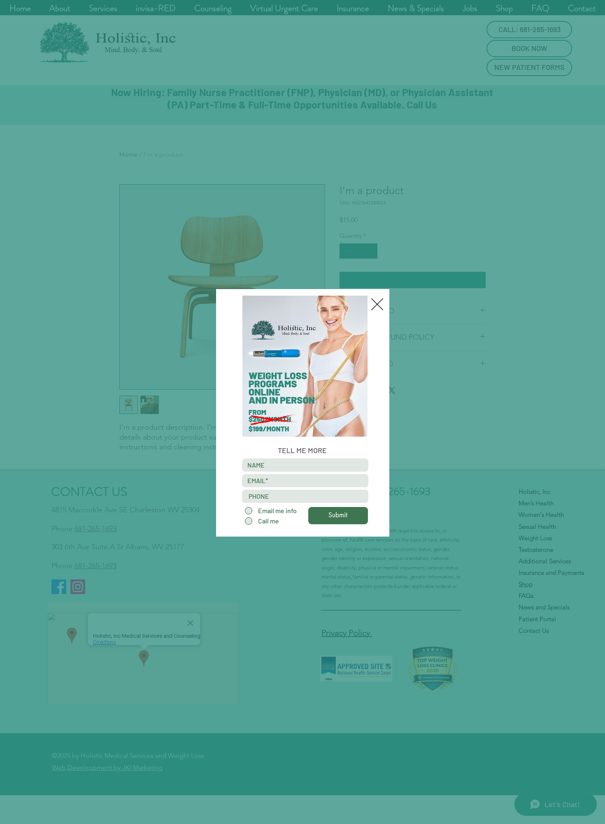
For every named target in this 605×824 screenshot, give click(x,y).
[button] (377, 304)
